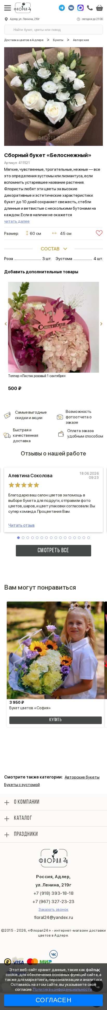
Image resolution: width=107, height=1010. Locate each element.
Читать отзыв (21, 525)
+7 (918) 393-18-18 (53, 893)
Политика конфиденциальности (62, 989)
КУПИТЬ (55, 720)
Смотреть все (53, 551)
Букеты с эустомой (22, 784)
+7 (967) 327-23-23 (53, 901)
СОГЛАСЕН (53, 1000)
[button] (18, 537)
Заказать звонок (53, 909)
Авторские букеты (82, 777)
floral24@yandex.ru (53, 917)
